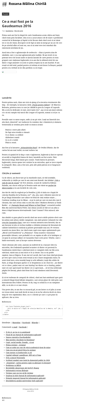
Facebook (26, 322)
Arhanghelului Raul (29, 147)
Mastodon (16, 322)
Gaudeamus (9, 31)
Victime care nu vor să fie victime (19, 373)
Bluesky (35, 322)
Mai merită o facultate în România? (20, 340)
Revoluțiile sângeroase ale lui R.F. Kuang (22, 368)
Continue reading (9, 200)
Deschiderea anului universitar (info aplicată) (24, 381)
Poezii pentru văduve (41, 105)
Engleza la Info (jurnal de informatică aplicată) (25, 375)
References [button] (6, 302)
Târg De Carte (18, 31)
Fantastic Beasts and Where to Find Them (29, 205)
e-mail (14, 327)
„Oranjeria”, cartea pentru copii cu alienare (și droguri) (28, 363)
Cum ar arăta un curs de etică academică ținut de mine (28, 347)
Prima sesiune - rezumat (16, 345)
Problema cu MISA (13, 365)
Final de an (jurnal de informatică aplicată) (23, 335)
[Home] (4, 4)
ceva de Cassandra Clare (12, 222)
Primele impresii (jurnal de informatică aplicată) (26, 378)
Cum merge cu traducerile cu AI (19, 352)
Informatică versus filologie (17, 370)
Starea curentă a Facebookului (18, 337)
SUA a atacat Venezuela (15, 358)
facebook (23, 327)
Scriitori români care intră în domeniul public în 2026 (28, 360)
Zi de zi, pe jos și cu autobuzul (18, 332)
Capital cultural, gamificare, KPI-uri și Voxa (23, 355)
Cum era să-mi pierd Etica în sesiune (21, 350)
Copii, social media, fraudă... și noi (20, 342)
